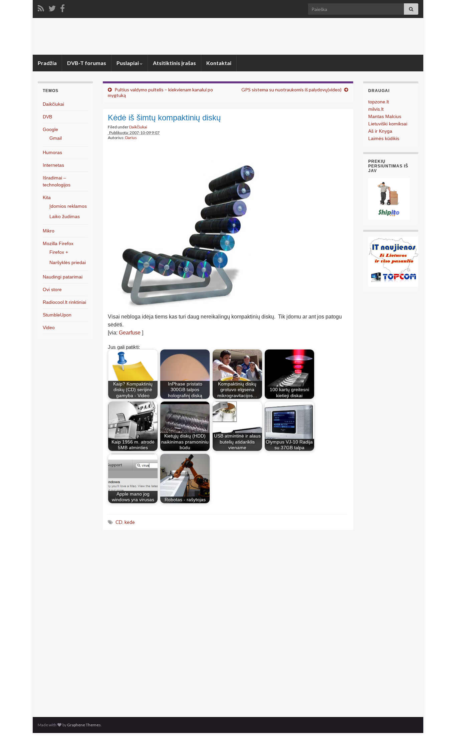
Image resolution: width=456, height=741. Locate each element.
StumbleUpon (57, 314)
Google (50, 129)
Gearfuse (130, 332)
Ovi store (52, 289)
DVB (47, 116)
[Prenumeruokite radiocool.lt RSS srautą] (41, 7)
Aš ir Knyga (380, 131)
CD (119, 522)
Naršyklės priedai (67, 262)
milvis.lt (376, 109)
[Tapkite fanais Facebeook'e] (62, 7)
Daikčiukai (138, 126)
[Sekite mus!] (52, 7)
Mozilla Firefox (58, 243)
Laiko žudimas (64, 216)
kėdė (130, 522)
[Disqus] (228, 621)
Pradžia (47, 63)
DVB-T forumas (86, 63)
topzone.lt (378, 101)
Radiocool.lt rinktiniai (64, 302)
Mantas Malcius (384, 116)
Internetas (53, 165)
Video (49, 327)
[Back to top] (441, 726)
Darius (131, 137)
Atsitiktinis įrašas (174, 63)
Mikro (48, 230)
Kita (47, 197)
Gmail (55, 138)
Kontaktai (218, 63)
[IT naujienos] (393, 261)
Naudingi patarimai (62, 276)
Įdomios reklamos (68, 206)
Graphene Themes (84, 724)
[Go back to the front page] (228, 36)
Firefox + (58, 252)
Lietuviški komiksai (387, 123)
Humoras (52, 152)
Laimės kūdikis (383, 138)
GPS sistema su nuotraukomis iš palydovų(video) (291, 89)
